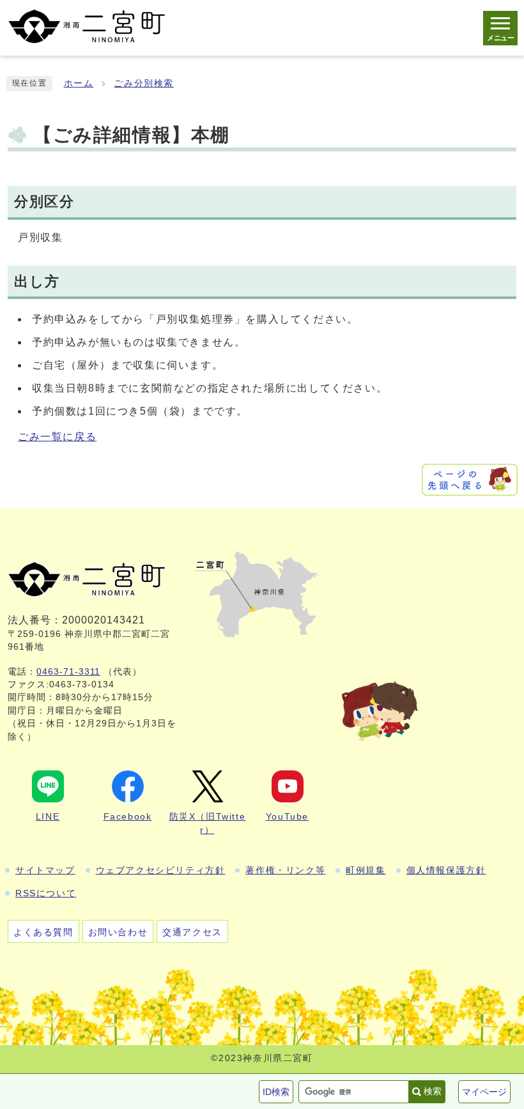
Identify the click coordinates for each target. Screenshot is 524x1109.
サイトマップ (45, 870)
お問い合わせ (118, 932)
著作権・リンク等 (285, 870)
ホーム (79, 83)
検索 (433, 1091)
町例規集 (365, 870)
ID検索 (276, 1092)
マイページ (484, 1092)
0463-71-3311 (68, 672)
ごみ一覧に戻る (57, 436)
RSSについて (45, 893)
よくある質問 (43, 932)
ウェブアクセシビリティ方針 (161, 870)
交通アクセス (192, 932)
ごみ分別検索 (144, 83)
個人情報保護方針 (446, 870)
